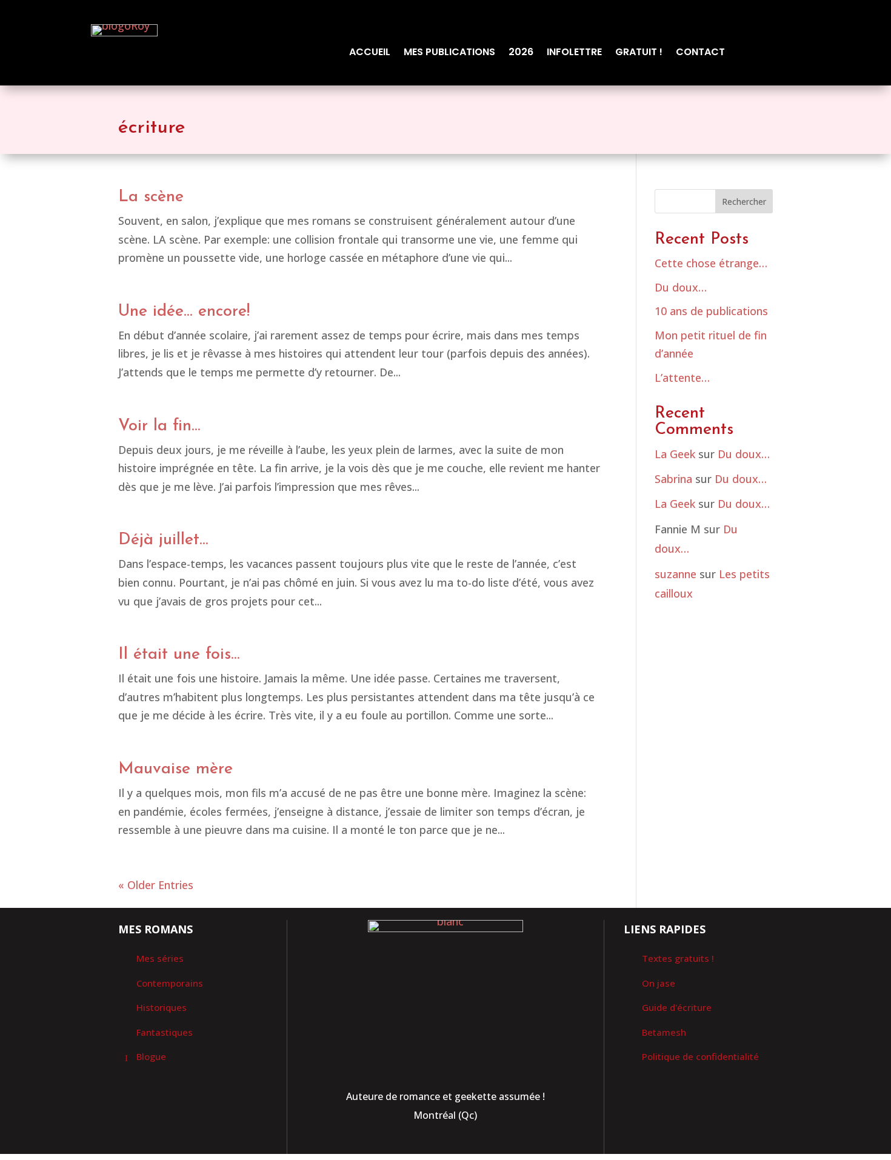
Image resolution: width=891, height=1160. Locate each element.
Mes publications (449, 53)
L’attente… (682, 377)
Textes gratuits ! (678, 958)
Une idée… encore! (184, 312)
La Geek (675, 454)
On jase (658, 983)
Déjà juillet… (163, 540)
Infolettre (574, 53)
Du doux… (681, 287)
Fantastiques (164, 1032)
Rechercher (744, 201)
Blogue (151, 1056)
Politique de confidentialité (700, 1056)
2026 (521, 53)
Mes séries (160, 958)
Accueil (369, 53)
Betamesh (664, 1032)
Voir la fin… (159, 426)
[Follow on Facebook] (431, 1144)
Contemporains (169, 983)
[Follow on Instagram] (459, 1144)
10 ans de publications (711, 311)
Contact (700, 53)
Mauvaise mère (175, 769)
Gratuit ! (638, 53)
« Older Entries (155, 885)
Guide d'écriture (677, 1007)
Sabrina (673, 479)
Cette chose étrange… (711, 263)
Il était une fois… (179, 655)
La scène (151, 197)
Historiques (161, 1007)
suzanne (675, 574)
